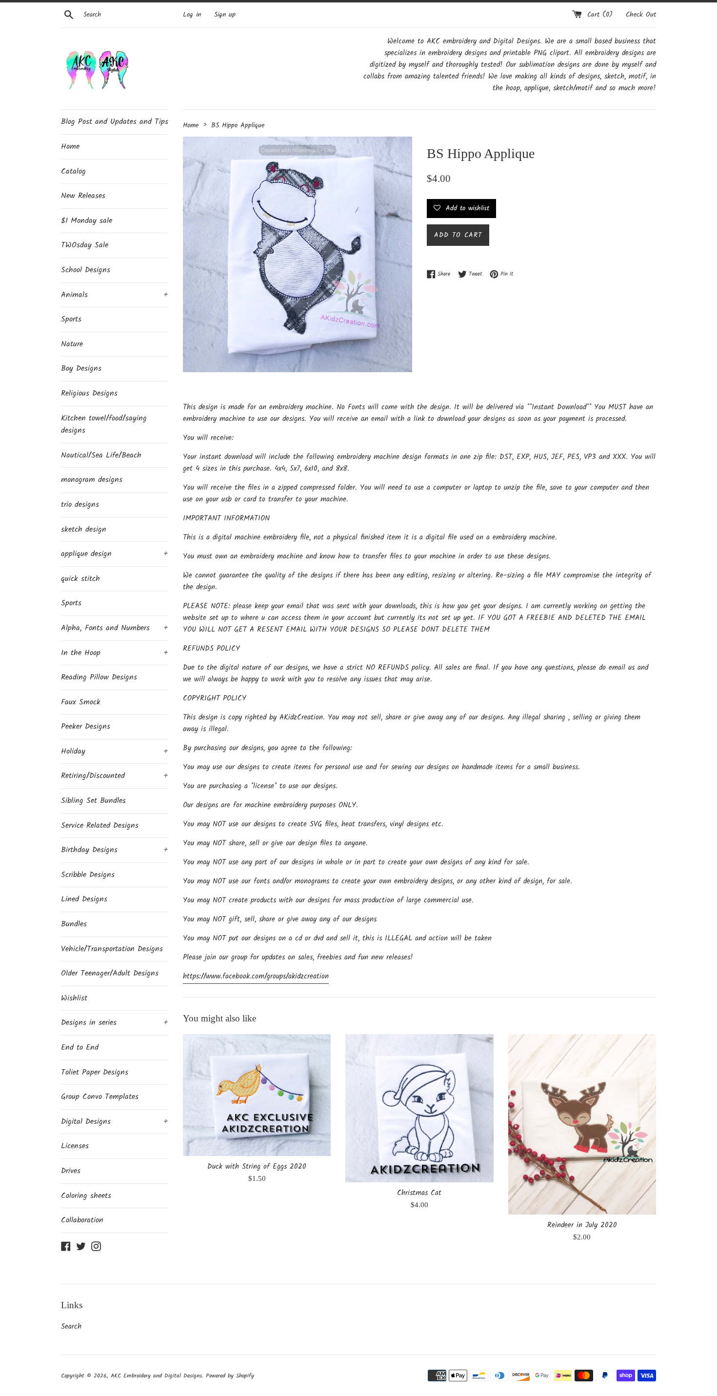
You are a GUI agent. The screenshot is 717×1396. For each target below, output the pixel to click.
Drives (70, 1171)
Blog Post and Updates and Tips (114, 122)
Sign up (225, 15)
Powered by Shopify (230, 1375)
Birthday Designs (114, 850)
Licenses (75, 1146)
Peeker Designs (85, 726)
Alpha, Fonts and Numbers (114, 628)
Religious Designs (89, 393)
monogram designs (91, 480)
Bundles (74, 924)
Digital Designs (114, 1122)
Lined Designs (84, 899)
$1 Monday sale (86, 221)
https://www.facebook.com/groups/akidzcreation (256, 976)
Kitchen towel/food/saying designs (104, 424)
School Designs (85, 270)
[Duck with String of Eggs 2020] (257, 1095)
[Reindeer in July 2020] (582, 1124)
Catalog (73, 171)
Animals (114, 295)
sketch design (83, 529)
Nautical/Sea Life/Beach (101, 455)
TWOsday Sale (84, 245)
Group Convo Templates (100, 1097)
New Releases (83, 196)
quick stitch (80, 579)
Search (71, 1327)
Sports (71, 319)
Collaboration (82, 1220)
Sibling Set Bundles (93, 801)
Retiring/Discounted (114, 776)
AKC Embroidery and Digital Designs (156, 1375)
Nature (72, 344)
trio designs (80, 505)
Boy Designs (81, 368)
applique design (114, 554)
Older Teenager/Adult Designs (110, 973)
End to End (80, 1047)
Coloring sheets (86, 1196)
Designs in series (114, 1023)
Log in (192, 15)
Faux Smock (80, 702)
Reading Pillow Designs (99, 677)
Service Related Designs (100, 825)
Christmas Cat (419, 1193)
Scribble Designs (88, 875)
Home (70, 146)
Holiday (114, 751)
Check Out (641, 15)
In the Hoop (114, 653)
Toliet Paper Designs (94, 1072)
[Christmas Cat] (419, 1108)
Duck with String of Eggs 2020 (256, 1167)
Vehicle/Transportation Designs (112, 949)
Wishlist (74, 998)
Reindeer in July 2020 (582, 1225)
